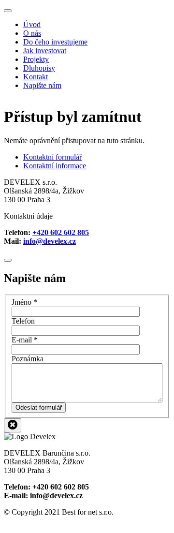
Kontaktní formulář (52, 157)
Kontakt (35, 77)
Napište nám (42, 85)
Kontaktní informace (54, 166)
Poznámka (28, 359)
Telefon (23, 321)
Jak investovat (44, 50)
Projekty (36, 59)
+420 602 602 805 (60, 232)
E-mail (25, 340)
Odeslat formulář (38, 407)
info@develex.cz (49, 241)
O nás (32, 33)
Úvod (32, 24)
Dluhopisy (39, 68)
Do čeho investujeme (55, 42)
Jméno (24, 302)
